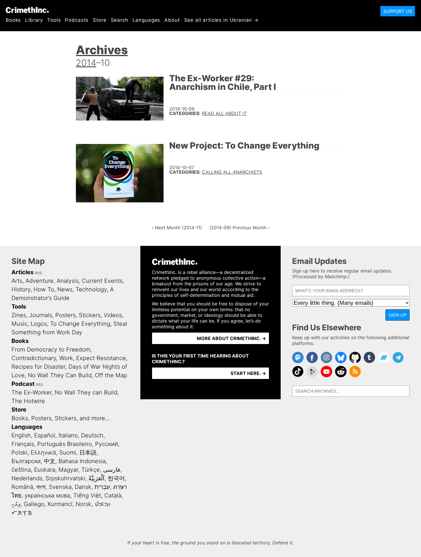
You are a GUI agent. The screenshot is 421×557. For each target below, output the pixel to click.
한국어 (116, 478)
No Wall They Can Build (60, 375)
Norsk (83, 504)
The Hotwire (28, 401)
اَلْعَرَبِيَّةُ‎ (96, 478)
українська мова (47, 495)
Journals (40, 315)
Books (13, 20)
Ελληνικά (43, 452)
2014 (86, 62)
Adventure (39, 280)
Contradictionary (33, 358)
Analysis (68, 280)
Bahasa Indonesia (82, 461)
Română (22, 486)
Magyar (68, 469)
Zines (18, 315)
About (172, 20)
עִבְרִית (102, 486)
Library (34, 20)
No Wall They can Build (86, 392)
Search (119, 20)
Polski (19, 452)
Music (19, 323)
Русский (106, 444)
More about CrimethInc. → (231, 338)
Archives (102, 50)
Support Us (397, 11)
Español (44, 435)
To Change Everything (80, 323)
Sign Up (397, 315)
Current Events (102, 280)
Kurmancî (60, 504)
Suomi (67, 452)
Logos (39, 323)
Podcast (23, 383)
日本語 (88, 452)
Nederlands (26, 478)
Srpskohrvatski (65, 478)
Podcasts (76, 20)
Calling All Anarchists (232, 172)
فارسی (111, 469)
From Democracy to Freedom (50, 349)
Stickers (90, 315)
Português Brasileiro (64, 444)
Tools (54, 20)
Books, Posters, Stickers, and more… (60, 418)
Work (66, 358)
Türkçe (90, 469)
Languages (146, 20)
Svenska (60, 486)
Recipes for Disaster (38, 366)
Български (26, 461)
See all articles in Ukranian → (221, 20)
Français (22, 444)
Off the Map (111, 375)
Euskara (44, 469)
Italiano (68, 435)
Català (112, 495)
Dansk (83, 486)
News (64, 289)
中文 (49, 461)
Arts (16, 280)
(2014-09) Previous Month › (239, 227)
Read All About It (224, 113)
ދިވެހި (16, 504)
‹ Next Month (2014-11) (177, 227)
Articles (22, 272)
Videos (113, 315)
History (20, 289)
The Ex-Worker (31, 392)
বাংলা (41, 486)
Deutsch (92, 435)
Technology (91, 289)
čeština (21, 469)
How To (44, 289)
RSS (38, 273)
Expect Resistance (101, 358)
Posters (65, 315)
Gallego (34, 504)
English (21, 435)
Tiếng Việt (87, 495)
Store (99, 20)
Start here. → (248, 373)
